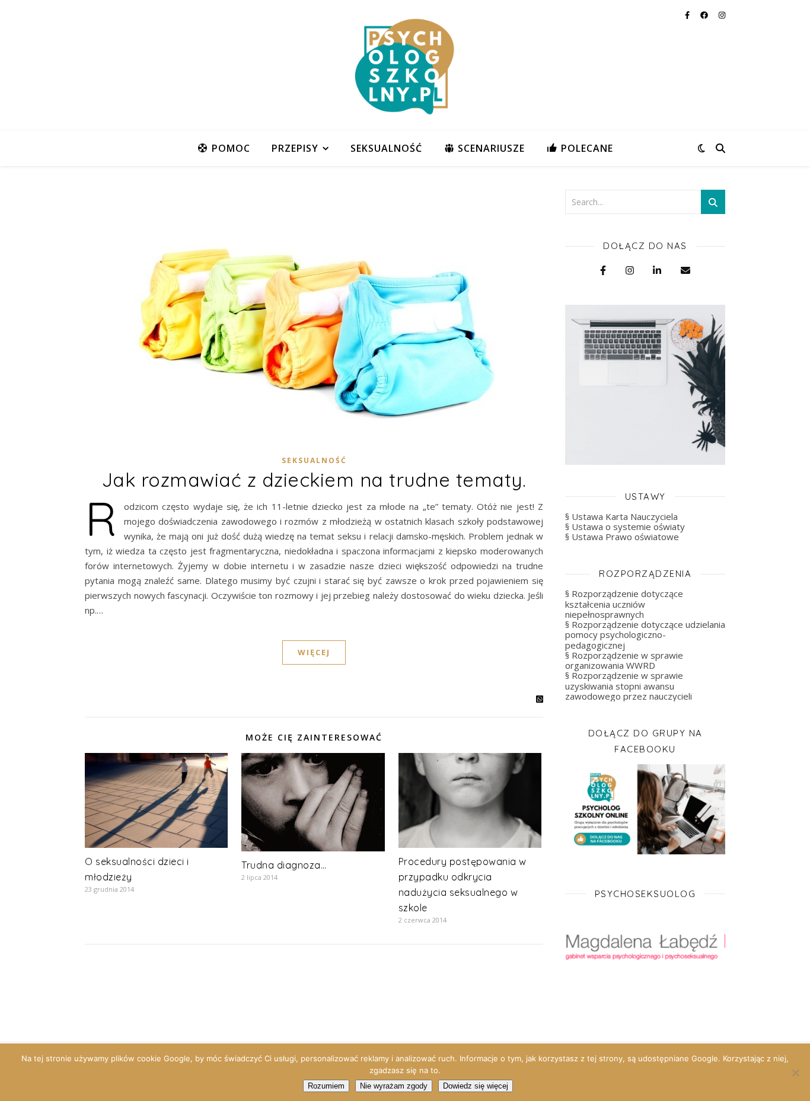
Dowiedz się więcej (475, 1085)
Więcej (314, 652)
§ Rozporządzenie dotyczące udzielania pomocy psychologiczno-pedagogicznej (645, 634)
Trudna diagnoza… (283, 865)
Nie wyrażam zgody (394, 1085)
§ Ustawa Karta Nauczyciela (621, 516)
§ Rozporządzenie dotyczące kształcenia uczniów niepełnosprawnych (624, 604)
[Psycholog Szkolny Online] (405, 65)
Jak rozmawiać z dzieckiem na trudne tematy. (314, 480)
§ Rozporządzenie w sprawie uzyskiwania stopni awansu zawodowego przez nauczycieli (628, 685)
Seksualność (386, 148)
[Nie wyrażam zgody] (795, 1072)
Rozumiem (326, 1085)
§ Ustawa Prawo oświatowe (622, 536)
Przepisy (295, 148)
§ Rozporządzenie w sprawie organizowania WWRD (624, 660)
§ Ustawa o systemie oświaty (625, 526)
